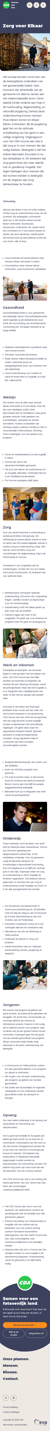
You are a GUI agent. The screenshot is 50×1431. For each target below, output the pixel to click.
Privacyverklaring (10, 1407)
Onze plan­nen (16, 1359)
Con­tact (11, 1379)
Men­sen (11, 1365)
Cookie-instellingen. (11, 1412)
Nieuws (10, 1372)
